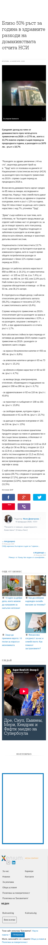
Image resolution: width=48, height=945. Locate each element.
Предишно (8, 541)
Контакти (29, 877)
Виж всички (9, 920)
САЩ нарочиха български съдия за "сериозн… (21, 546)
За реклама (8, 882)
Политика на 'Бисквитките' (15, 898)
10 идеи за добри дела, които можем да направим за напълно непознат (12, 603)
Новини (6, 877)
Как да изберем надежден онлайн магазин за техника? (35, 601)
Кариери (29, 871)
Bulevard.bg (8, 913)
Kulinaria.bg (31, 913)
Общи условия (37, 938)
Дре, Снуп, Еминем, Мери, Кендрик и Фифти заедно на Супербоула (23, 727)
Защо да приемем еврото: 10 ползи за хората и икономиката (12, 640)
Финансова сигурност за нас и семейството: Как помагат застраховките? (34, 641)
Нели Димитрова (31, 518)
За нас (5, 871)
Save (9, 505)
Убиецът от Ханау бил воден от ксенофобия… (27, 557)
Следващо (39, 552)
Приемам (18, 934)
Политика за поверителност (15, 942)
